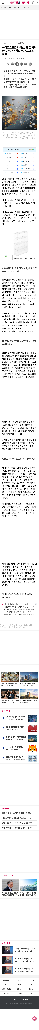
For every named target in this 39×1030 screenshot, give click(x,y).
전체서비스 (25, 1000)
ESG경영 (19, 994)
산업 (34, 7)
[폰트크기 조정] (34, 64)
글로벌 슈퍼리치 (7, 876)
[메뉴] (2, 2)
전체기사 (4, 7)
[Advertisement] (19, 24)
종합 (19, 7)
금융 (24, 7)
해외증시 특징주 (20, 43)
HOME (4, 43)
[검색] (37, 2)
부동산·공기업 (6, 989)
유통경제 (19, 989)
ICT (32, 985)
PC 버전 (13, 1000)
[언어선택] (33, 2)
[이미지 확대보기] (34, 97)
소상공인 (6, 994)
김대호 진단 (6, 943)
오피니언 (33, 994)
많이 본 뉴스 (6, 711)
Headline (5, 808)
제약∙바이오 (33, 989)
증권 (29, 7)
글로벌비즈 (12, 7)
